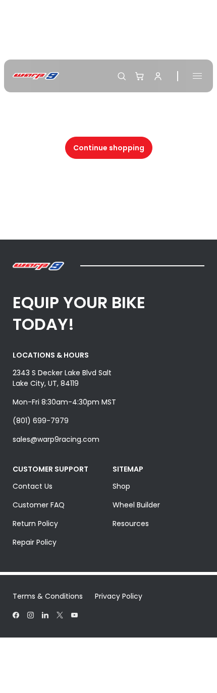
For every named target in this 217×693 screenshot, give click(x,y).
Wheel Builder (136, 505)
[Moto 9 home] (36, 76)
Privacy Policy (118, 596)
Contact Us (32, 486)
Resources (131, 523)
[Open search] (122, 76)
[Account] (158, 76)
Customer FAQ (39, 505)
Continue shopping (108, 148)
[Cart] (140, 76)
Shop (121, 486)
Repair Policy (35, 542)
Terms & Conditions (48, 596)
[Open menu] (197, 76)
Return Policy (35, 523)
